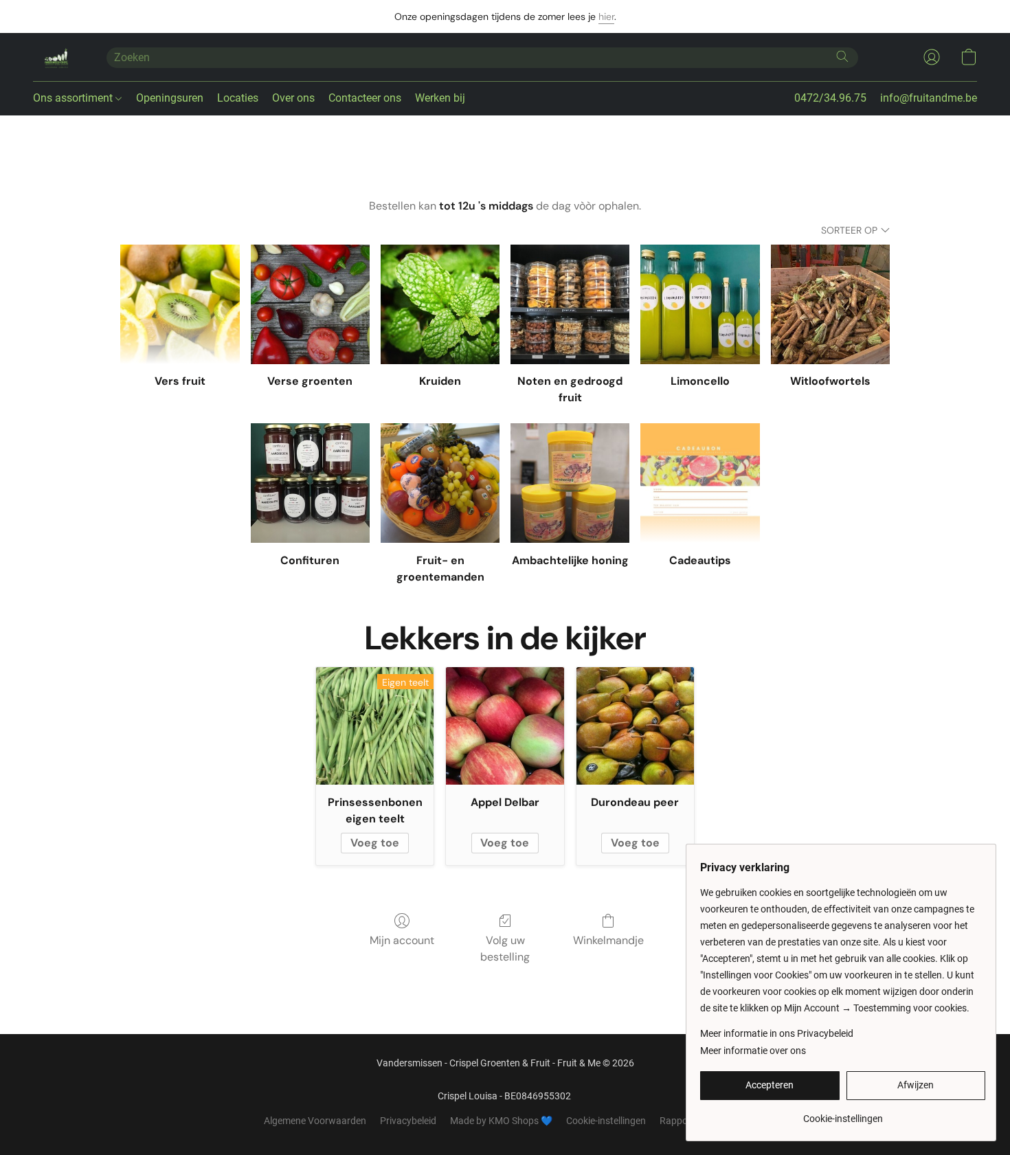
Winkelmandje (608, 940)
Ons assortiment (74, 97)
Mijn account (402, 940)
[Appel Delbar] (504, 726)
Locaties (237, 97)
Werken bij (440, 97)
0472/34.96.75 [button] (830, 97)
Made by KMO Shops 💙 (501, 1120)
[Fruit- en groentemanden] (440, 482)
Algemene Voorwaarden (315, 1120)
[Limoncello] (699, 304)
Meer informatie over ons (753, 1050)
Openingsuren (169, 97)
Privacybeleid (408, 1120)
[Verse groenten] (310, 304)
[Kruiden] (440, 304)
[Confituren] (310, 482)
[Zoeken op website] (842, 56)
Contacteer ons (364, 97)
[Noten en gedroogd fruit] (569, 304)
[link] (842, 1113)
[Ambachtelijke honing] (569, 482)
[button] (56, 57)
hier (606, 16)
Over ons (293, 97)
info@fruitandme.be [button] (928, 97)
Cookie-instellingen (606, 1120)
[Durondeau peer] (635, 726)
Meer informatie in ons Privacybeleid (776, 1033)
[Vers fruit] (179, 304)
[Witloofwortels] (830, 304)
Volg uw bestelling (505, 948)
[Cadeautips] (699, 482)
